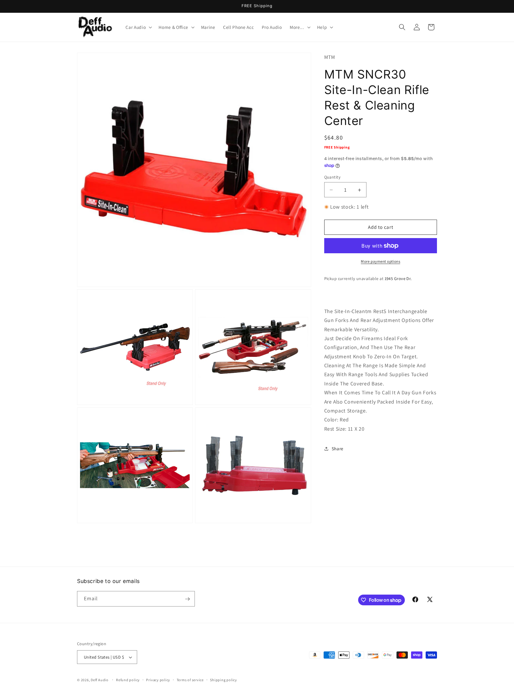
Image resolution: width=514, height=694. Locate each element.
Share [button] (338, 449)
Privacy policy (158, 680)
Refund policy (128, 680)
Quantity (332, 177)
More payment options (380, 261)
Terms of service (190, 680)
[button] (138, 27)
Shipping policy (223, 680)
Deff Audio (100, 680)
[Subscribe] (187, 599)
